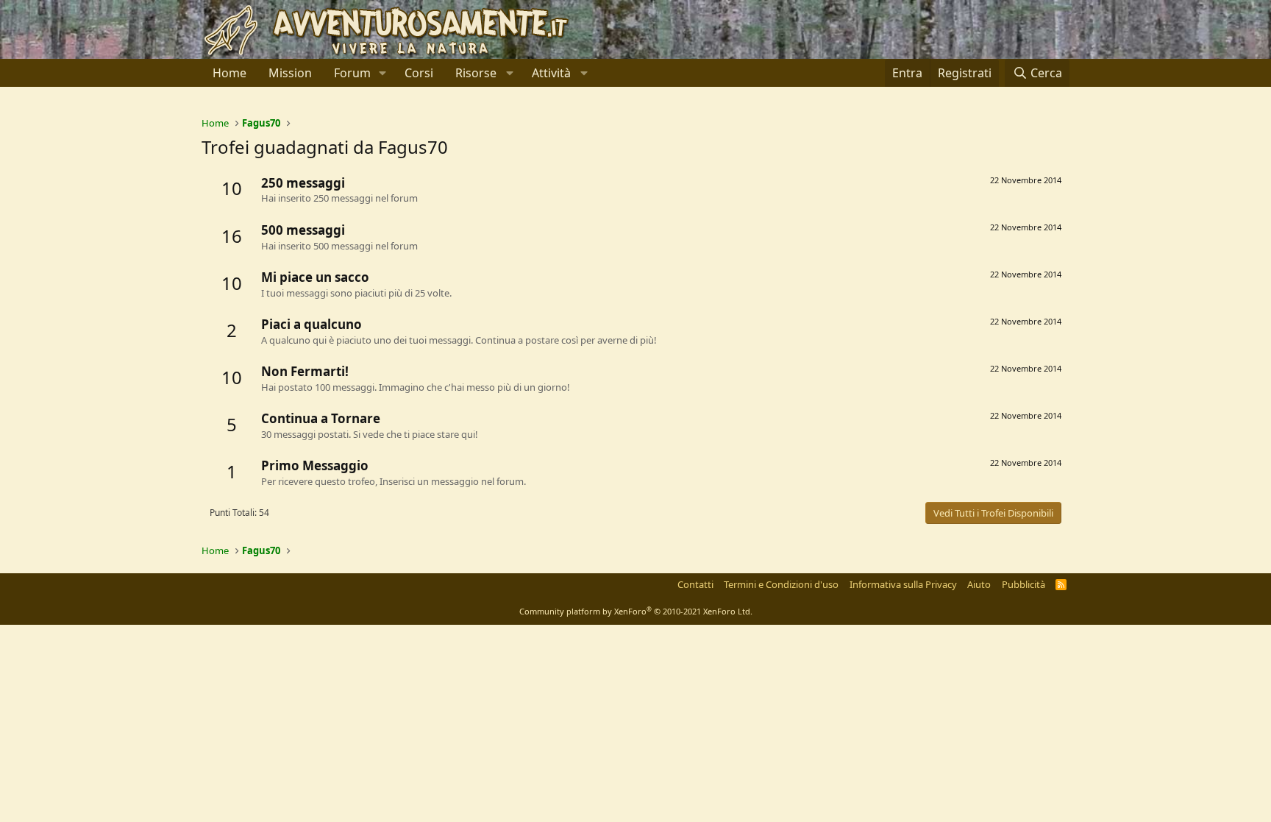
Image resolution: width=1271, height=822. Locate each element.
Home (229, 73)
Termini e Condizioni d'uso (781, 584)
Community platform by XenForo (635, 611)
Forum (352, 73)
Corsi (419, 73)
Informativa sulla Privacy (903, 584)
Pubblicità (1023, 584)
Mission (290, 73)
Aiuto (979, 584)
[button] (383, 73)
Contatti (695, 584)
